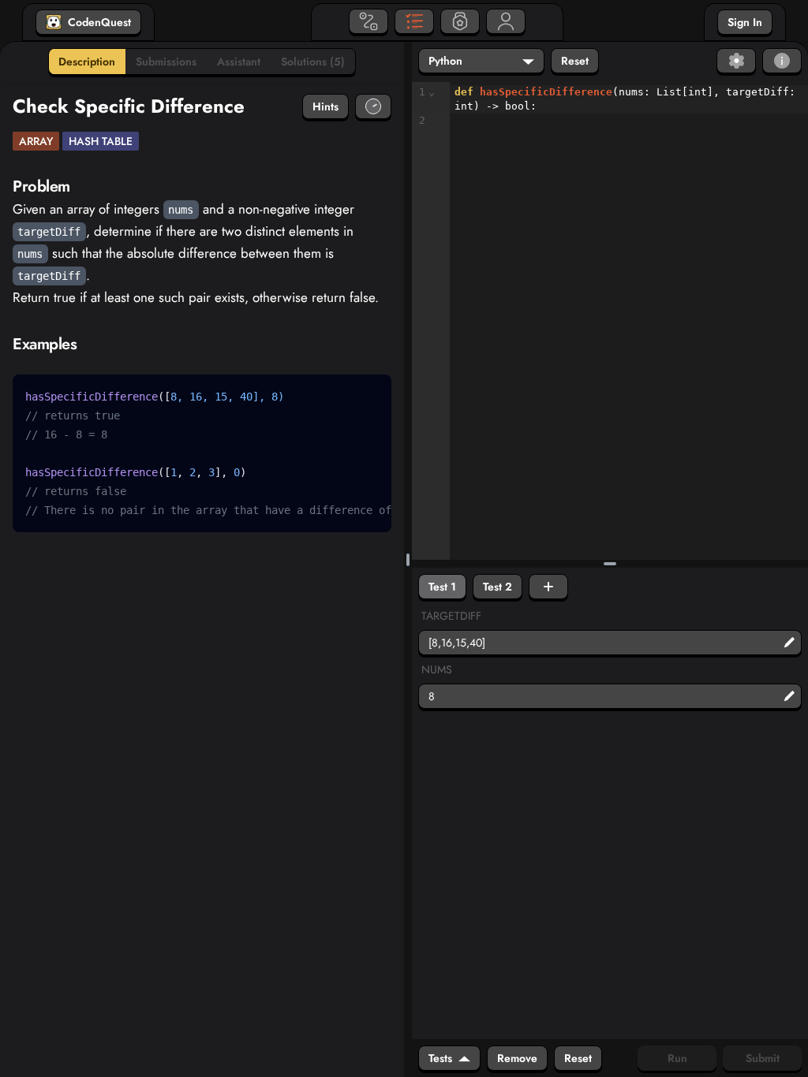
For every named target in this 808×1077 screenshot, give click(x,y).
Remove (517, 1058)
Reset (575, 61)
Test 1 (442, 586)
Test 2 (497, 586)
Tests (440, 1058)
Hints (325, 106)
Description (86, 61)
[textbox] (629, 107)
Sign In (745, 22)
